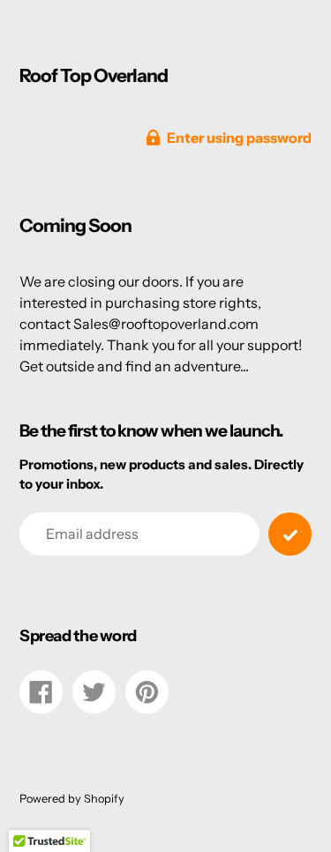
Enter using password (239, 137)
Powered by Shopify (71, 798)
